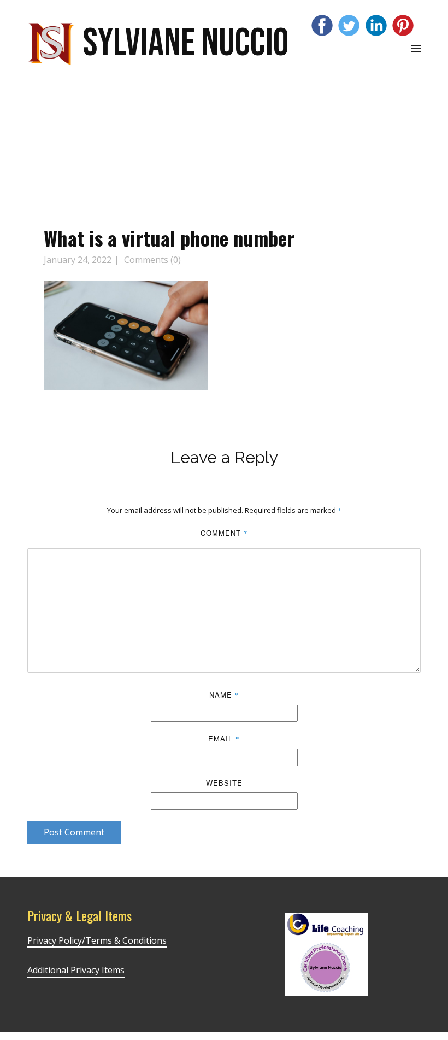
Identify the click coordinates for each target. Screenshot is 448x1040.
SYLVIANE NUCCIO (185, 43)
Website (224, 783)
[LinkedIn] (376, 25)
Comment (224, 533)
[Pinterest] (403, 25)
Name (224, 695)
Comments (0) (151, 260)
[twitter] (348, 25)
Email (224, 738)
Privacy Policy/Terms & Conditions (97, 940)
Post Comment (74, 832)
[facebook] (322, 25)
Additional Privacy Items (76, 970)
